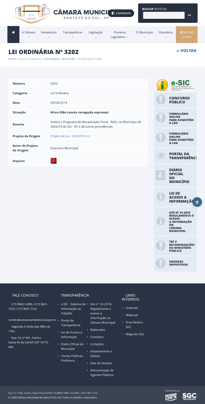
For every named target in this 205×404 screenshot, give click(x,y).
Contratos (97, 337)
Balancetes (97, 330)
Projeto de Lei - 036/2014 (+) (70, 136)
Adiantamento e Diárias (101, 353)
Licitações (97, 344)
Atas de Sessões (101, 363)
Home (12, 59)
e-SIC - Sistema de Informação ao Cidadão (79, 42)
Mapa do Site (135, 334)
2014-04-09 (68, 59)
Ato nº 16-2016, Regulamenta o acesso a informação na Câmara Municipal (77, 39)
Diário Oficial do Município (77, 40)
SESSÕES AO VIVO (188, 35)
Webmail (132, 315)
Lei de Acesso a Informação (71, 334)
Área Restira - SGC (135, 324)
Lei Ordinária (51, 59)
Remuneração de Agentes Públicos (102, 372)
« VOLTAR (187, 50)
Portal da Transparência (73, 41)
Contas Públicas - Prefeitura (72, 358)
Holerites (132, 308)
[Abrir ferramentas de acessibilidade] (197, 202)
